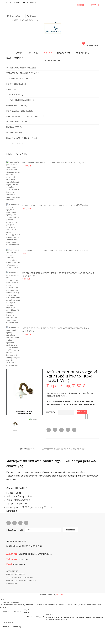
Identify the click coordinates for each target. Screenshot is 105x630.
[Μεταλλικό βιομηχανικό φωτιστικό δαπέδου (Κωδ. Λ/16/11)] (13, 181)
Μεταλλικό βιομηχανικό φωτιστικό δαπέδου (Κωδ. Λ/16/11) (53, 162)
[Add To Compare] (83, 416)
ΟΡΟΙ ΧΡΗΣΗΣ (12, 571)
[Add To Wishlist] (89, 416)
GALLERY (33, 53)
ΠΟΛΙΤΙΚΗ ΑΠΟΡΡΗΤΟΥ (15, 574)
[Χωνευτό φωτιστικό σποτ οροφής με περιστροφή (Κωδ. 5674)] (13, 258)
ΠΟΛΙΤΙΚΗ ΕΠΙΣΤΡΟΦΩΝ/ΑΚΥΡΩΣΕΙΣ (21, 580)
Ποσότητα (50, 412)
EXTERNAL (60, 595)
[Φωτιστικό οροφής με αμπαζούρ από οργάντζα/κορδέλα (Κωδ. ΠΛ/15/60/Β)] (13, 346)
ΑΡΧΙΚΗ (19, 53)
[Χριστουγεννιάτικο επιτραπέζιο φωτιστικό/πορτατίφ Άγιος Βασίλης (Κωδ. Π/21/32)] (13, 297)
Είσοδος (80, 5)
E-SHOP (47, 53)
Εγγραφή (95, 5)
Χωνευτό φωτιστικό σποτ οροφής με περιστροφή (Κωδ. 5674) (55, 250)
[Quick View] (76, 416)
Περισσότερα (97, 612)
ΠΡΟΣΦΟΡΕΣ (64, 53)
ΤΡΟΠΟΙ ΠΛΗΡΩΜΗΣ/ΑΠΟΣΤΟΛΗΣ (20, 577)
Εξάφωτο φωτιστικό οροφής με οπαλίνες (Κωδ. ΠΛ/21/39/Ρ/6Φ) (55, 205)
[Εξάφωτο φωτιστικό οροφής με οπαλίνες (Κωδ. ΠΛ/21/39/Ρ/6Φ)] (13, 225)
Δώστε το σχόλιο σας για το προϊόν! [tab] (64, 449)
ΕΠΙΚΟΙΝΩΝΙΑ (83, 53)
